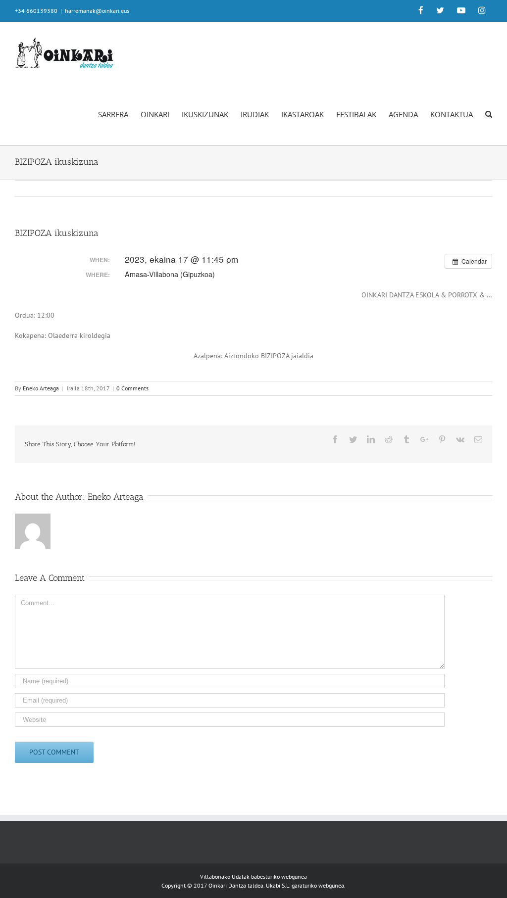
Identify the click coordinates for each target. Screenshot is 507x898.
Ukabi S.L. (278, 885)
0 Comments (132, 388)
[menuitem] (421, 11)
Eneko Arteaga (41, 388)
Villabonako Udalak (225, 876)
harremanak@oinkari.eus (97, 10)
